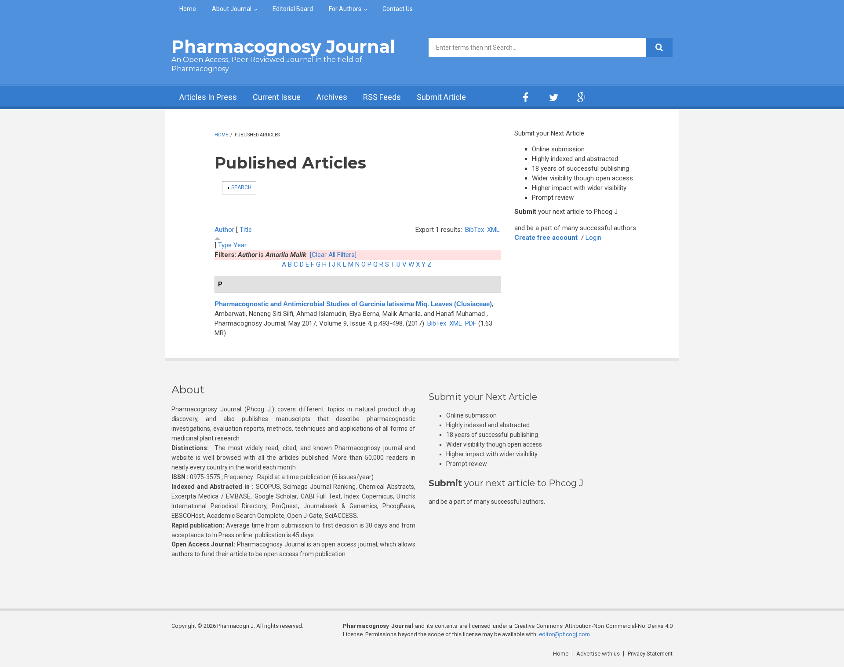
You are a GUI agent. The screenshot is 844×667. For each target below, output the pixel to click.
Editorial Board (293, 8)
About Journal (231, 8)
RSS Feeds (382, 97)
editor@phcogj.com (564, 634)
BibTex (474, 230)
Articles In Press (208, 97)
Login (593, 238)
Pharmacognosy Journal (283, 46)
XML (493, 230)
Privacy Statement (650, 653)
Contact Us (397, 8)
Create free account (546, 238)
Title (246, 230)
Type (225, 245)
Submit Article (441, 97)
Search (241, 187)
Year (240, 245)
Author (224, 230)
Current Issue (277, 97)
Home (187, 8)
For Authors (345, 8)
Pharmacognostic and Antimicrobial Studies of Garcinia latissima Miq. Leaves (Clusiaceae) (353, 304)
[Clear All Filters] (333, 255)
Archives (331, 97)
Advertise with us (598, 653)
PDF (471, 323)
